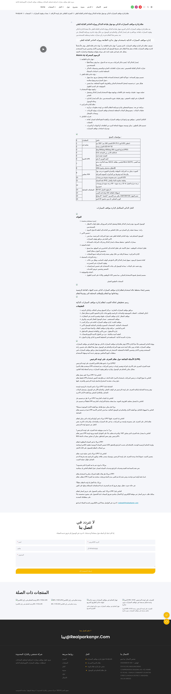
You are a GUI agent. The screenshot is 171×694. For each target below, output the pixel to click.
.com (136, 503)
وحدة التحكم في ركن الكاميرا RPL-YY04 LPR (29, 604)
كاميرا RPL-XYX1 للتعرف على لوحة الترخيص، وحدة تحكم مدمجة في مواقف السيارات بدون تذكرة (137, 610)
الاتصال (64, 677)
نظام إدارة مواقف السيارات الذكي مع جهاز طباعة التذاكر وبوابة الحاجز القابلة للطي (102, 13)
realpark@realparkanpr (126, 503)
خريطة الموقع (31, 690)
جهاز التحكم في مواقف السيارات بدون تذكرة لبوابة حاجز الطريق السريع (103, 607)
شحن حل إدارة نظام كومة (95, 666)
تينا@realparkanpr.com (85, 637)
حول (63, 674)
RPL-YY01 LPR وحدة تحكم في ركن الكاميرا (63, 604)
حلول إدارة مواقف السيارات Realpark (99, 659)
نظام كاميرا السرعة (94, 663)
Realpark (19, 13)
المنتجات (28, 13)
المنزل (64, 659)
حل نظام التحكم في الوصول (97, 670)
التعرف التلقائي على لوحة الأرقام (61, 13)
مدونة (64, 670)
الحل (63, 666)
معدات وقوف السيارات (40, 13)
